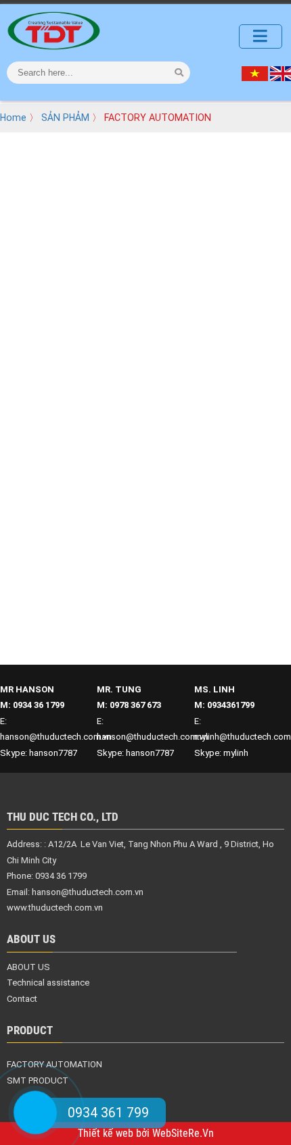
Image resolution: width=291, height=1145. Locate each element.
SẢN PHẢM (65, 117)
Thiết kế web (107, 1133)
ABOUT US (28, 967)
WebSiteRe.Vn (183, 1133)
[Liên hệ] (34, 1112)
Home (13, 117)
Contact (22, 999)
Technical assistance (48, 982)
